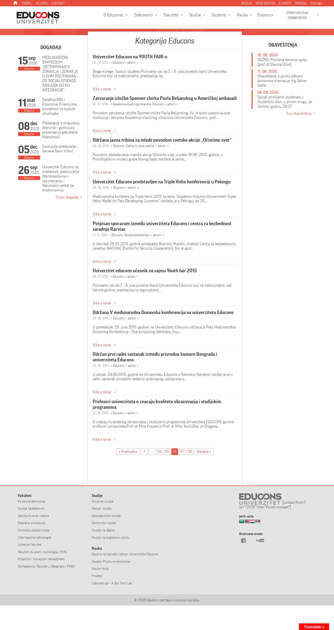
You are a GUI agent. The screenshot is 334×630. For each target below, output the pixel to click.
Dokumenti (143, 14)
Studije (195, 14)
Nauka (242, 14)
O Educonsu (113, 14)
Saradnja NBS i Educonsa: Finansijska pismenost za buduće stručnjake (59, 106)
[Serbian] (257, 522)
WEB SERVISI (265, 3)
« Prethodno (128, 451)
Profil (27, 3)
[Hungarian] (252, 522)
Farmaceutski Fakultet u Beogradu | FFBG (46, 566)
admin (131, 62)
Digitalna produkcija (31, 523)
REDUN (246, 3)
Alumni (42, 3)
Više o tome (102, 89)
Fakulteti (171, 14)
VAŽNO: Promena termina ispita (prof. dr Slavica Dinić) (281, 62)
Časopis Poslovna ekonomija (111, 561)
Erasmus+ (265, 14)
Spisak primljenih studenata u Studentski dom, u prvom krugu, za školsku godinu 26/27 (284, 102)
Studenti (219, 14)
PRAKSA (300, 3)
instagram (251, 540)
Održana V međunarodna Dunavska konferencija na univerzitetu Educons (163, 312)
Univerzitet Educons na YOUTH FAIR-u (130, 57)
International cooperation (297, 15)
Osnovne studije (102, 501)
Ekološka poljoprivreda (33, 530)
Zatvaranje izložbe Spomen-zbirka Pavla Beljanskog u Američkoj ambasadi (165, 98)
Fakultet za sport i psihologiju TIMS (42, 552)
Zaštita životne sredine (140, 146)
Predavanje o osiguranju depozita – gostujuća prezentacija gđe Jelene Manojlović (61, 130)
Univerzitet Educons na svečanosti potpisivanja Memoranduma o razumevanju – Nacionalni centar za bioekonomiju (60, 178)
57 (182, 451)
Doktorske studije (104, 523)
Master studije (101, 508)
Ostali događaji (67, 197)
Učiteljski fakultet (30, 544)
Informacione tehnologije (34, 537)
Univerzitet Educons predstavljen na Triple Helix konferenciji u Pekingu (162, 182)
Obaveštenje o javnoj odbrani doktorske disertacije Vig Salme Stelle (281, 81)
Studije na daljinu (103, 530)
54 (159, 451)
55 (167, 451)
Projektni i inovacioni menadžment (41, 559)
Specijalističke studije (106, 516)
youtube (260, 540)
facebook (243, 540)
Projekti (97, 576)
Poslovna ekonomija (31, 501)
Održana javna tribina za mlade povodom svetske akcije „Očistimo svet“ (162, 140)
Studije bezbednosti (136, 235)
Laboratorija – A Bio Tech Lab (112, 583)
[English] (247, 522)
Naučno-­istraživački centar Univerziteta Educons (125, 554)
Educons (118, 62)
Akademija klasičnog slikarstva (132, 104)
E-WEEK (285, 3)
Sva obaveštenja (299, 113)
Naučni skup (100, 568)
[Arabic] (241, 522)
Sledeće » (204, 451)
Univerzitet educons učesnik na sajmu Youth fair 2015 (145, 270)
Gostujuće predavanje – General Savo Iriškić (60, 148)
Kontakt (58, 3)
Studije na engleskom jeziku (110, 537)
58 (190, 451)
